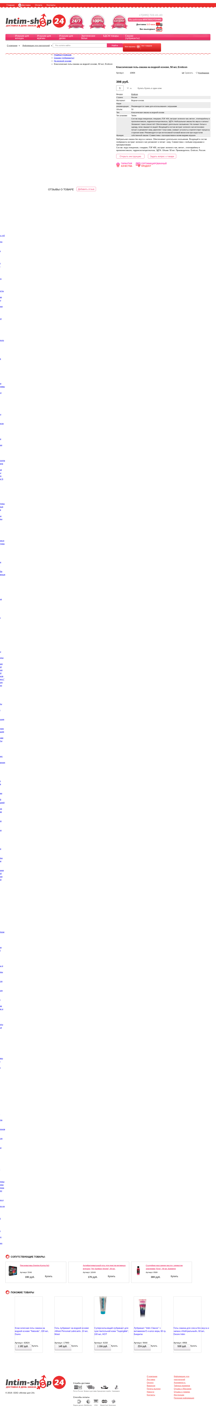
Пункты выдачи (153, 1389)
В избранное (203, 73)
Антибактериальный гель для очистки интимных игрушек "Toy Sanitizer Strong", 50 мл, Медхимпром (104, 1269)
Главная (11, 5)
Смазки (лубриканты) (132, 37)
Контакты (51, 5)
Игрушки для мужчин (44, 37)
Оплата (38, 5)
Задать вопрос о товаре (162, 156)
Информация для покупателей (36, 45)
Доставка (26, 5)
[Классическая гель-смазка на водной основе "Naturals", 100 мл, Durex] (23, 1312)
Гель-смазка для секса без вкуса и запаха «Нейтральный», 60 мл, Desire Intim (191, 1331)
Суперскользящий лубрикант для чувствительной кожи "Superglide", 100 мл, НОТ (111, 1331)
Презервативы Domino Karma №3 (34, 1266)
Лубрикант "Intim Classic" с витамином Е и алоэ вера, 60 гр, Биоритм (150, 1331)
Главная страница (62, 55)
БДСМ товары (111, 36)
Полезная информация (184, 1398)
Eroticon (134, 94)
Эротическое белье (88, 37)
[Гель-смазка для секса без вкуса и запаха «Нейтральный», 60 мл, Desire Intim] (182, 1312)
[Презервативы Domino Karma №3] (13, 1271)
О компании (12, 45)
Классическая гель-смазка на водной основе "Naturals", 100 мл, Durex (31, 1331)
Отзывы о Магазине (182, 1389)
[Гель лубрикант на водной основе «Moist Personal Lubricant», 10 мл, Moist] (63, 1312)
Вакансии (151, 1386)
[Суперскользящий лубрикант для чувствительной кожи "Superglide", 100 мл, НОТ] (103, 1312)
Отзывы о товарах (182, 1392)
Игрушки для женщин (22, 37)
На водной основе (62, 61)
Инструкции (179, 1395)
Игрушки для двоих (66, 37)
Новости (150, 1392)
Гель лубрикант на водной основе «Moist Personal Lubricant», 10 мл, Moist (72, 1331)
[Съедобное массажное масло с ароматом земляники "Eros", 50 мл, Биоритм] (138, 1271)
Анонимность (180, 1382)
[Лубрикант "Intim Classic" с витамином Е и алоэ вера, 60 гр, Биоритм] (142, 1312)
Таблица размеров (182, 1386)
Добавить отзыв (86, 189)
